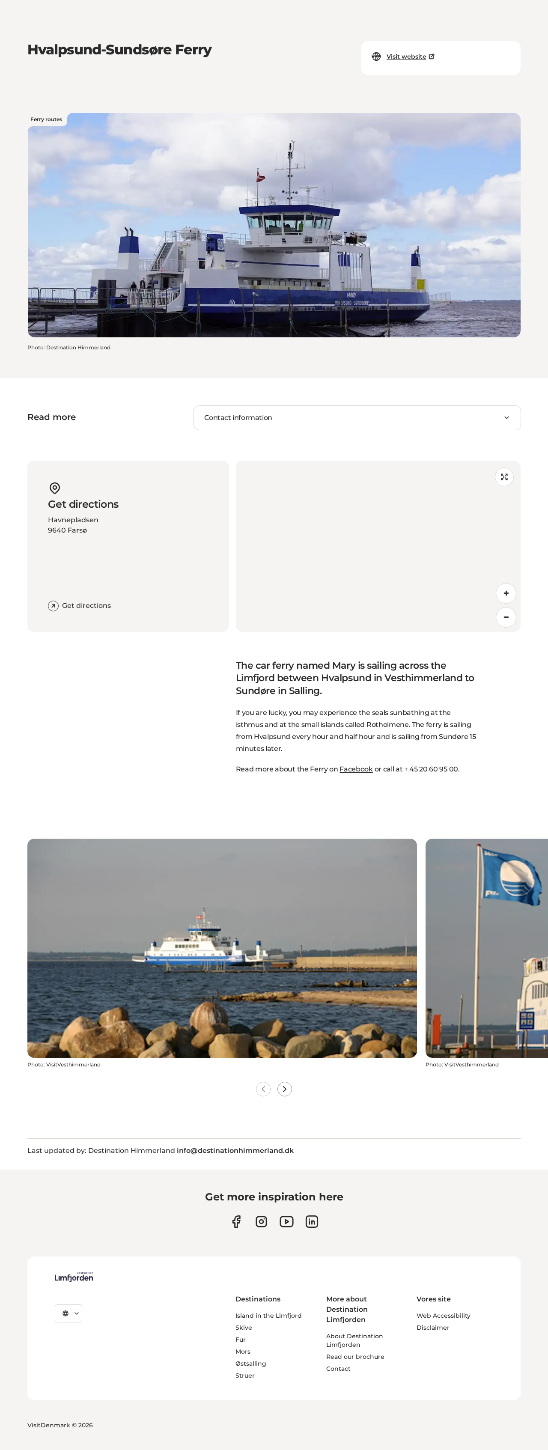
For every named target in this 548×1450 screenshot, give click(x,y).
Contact (338, 1369)
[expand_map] (504, 476)
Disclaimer (433, 1327)
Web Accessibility (444, 1315)
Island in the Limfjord (268, 1315)
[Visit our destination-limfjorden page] (311, 1221)
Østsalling (250, 1363)
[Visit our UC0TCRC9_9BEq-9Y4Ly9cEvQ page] (286, 1221)
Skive (243, 1327)
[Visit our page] (236, 1221)
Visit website (406, 56)
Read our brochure (355, 1357)
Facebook (356, 769)
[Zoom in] (506, 593)
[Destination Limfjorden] (74, 1277)
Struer (245, 1375)
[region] (378, 546)
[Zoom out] (506, 617)
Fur (240, 1339)
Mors (242, 1351)
